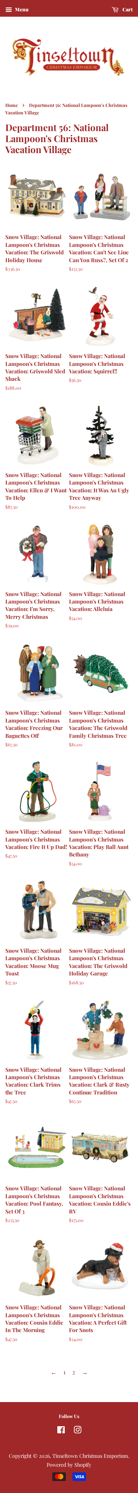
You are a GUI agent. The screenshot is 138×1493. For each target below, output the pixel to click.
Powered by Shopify (69, 1464)
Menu (21, 9)
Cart (127, 9)
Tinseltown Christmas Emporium (90, 1455)
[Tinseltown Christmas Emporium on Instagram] (77, 1430)
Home (11, 105)
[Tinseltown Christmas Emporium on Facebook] (61, 1430)
